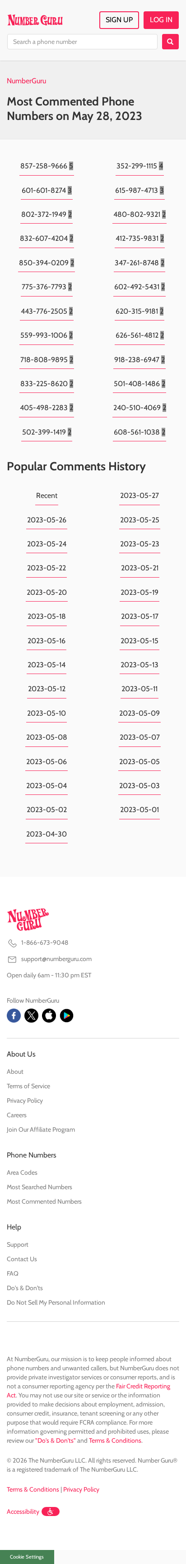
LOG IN (161, 19)
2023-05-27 (139, 495)
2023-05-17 (139, 616)
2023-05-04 (46, 785)
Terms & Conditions (115, 1440)
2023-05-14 (46, 664)
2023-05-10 (46, 713)
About (15, 1071)
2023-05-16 (46, 640)
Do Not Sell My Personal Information (56, 1302)
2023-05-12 (46, 688)
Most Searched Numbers (39, 1187)
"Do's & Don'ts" (55, 1440)
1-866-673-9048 (44, 942)
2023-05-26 (46, 520)
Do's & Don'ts (25, 1288)
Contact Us (22, 1259)
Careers (17, 1115)
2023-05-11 (139, 688)
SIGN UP (119, 19)
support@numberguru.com (56, 959)
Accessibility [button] (23, 1511)
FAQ (13, 1273)
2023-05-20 (47, 592)
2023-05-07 (140, 737)
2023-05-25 (139, 520)
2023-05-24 (46, 544)
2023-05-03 (139, 785)
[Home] (35, 20)
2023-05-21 (139, 568)
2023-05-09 (139, 713)
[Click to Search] (170, 41)
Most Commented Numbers (44, 1201)
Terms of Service (28, 1086)
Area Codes (22, 1172)
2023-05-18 (47, 616)
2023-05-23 (139, 544)
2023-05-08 (46, 737)
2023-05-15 (139, 640)
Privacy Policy (25, 1100)
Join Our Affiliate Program (41, 1129)
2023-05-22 (46, 568)
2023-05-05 (139, 761)
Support (17, 1244)
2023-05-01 (139, 809)
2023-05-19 (139, 592)
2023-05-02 (47, 809)
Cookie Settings (27, 1557)
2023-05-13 (139, 664)
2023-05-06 (46, 761)
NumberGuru (26, 81)
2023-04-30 (46, 834)
